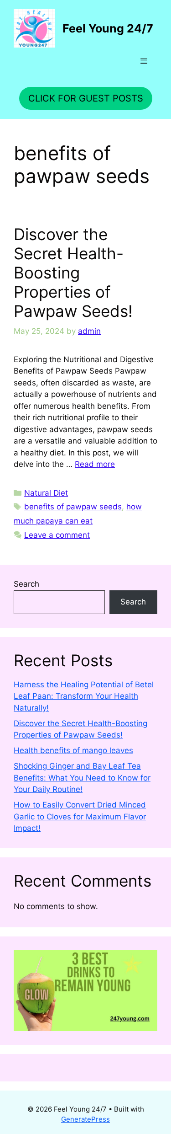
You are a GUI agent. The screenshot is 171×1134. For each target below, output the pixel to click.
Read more (95, 464)
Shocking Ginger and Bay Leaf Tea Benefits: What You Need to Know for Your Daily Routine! (82, 777)
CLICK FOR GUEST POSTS (85, 98)
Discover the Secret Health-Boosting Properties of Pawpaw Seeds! (73, 273)
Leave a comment (57, 535)
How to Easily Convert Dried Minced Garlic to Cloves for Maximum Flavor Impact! (80, 816)
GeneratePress (85, 1119)
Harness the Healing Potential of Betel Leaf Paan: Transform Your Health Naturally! (84, 696)
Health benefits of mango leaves (73, 750)
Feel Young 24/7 (107, 28)
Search (26, 583)
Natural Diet (46, 492)
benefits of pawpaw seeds (73, 506)
